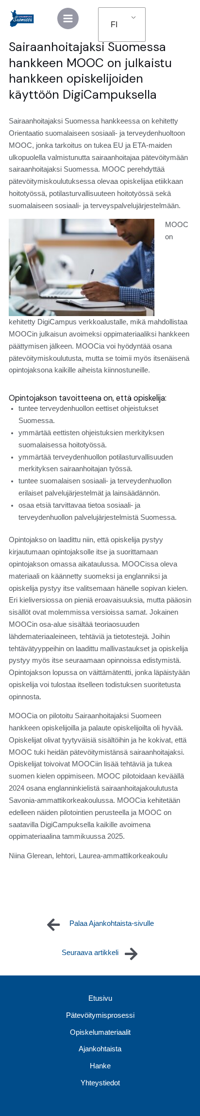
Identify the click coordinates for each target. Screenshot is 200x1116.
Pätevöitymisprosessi (100, 1015)
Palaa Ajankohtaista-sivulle (111, 923)
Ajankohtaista (100, 1049)
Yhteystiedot (100, 1083)
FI (114, 24)
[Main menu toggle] (68, 18)
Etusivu (100, 998)
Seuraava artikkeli (90, 953)
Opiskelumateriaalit (100, 1032)
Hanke (100, 1066)
